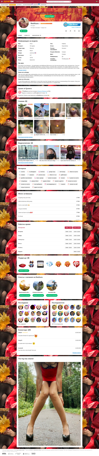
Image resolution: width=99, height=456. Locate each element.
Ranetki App (43, 4)
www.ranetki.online (20, 450)
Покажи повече (22, 70)
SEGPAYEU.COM (37, 450)
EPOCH (31, 450)
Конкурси (35, 4)
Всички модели (4, 4)
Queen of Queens (42, 91)
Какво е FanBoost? (76, 27)
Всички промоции (27, 4)
